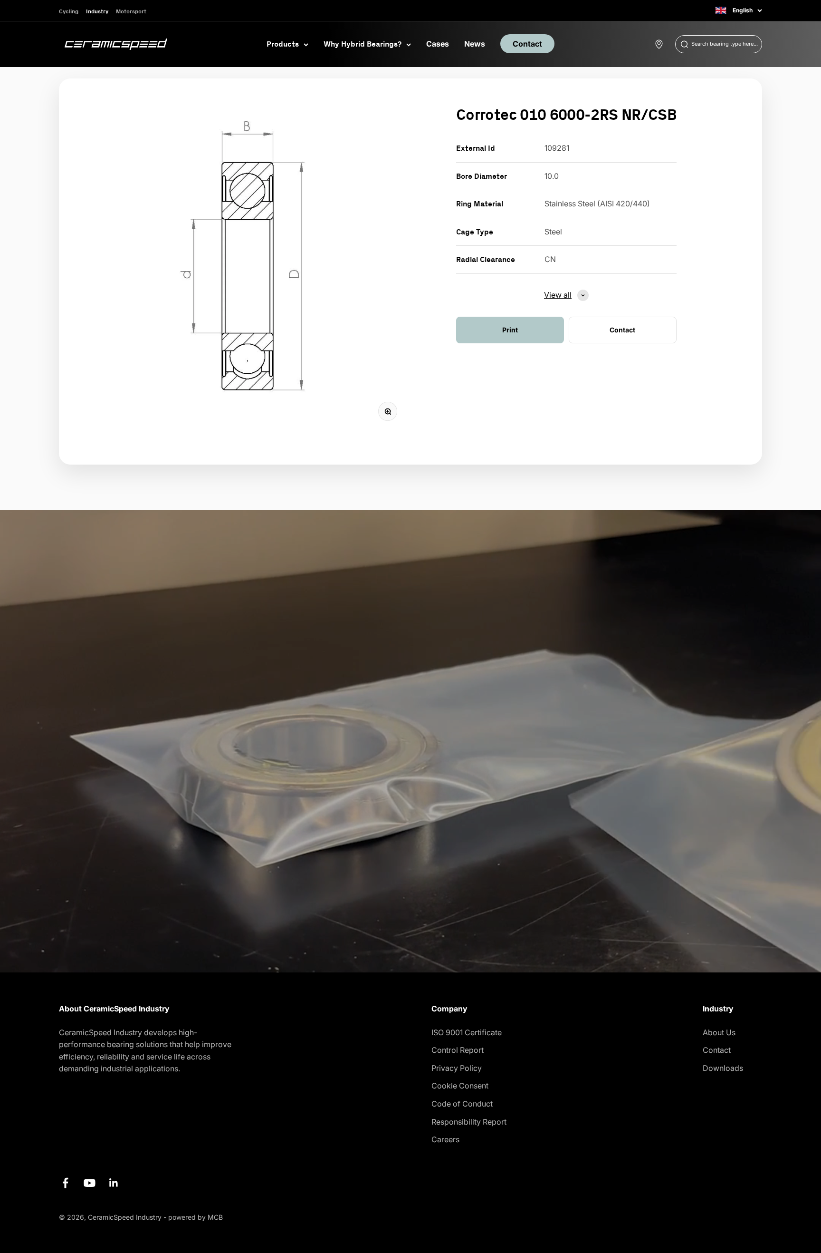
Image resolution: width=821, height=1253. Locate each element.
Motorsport (131, 11)
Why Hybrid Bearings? (362, 44)
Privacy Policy (456, 1068)
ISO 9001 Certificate (466, 1032)
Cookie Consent (459, 1085)
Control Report (457, 1050)
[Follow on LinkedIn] (113, 1182)
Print (510, 330)
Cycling (68, 11)
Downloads (723, 1068)
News (474, 44)
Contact (527, 44)
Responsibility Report (468, 1122)
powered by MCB (195, 1217)
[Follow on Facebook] (65, 1182)
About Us (719, 1032)
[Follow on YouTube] (89, 1182)
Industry (97, 11)
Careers (445, 1139)
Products (283, 44)
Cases (437, 44)
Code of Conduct (462, 1103)
